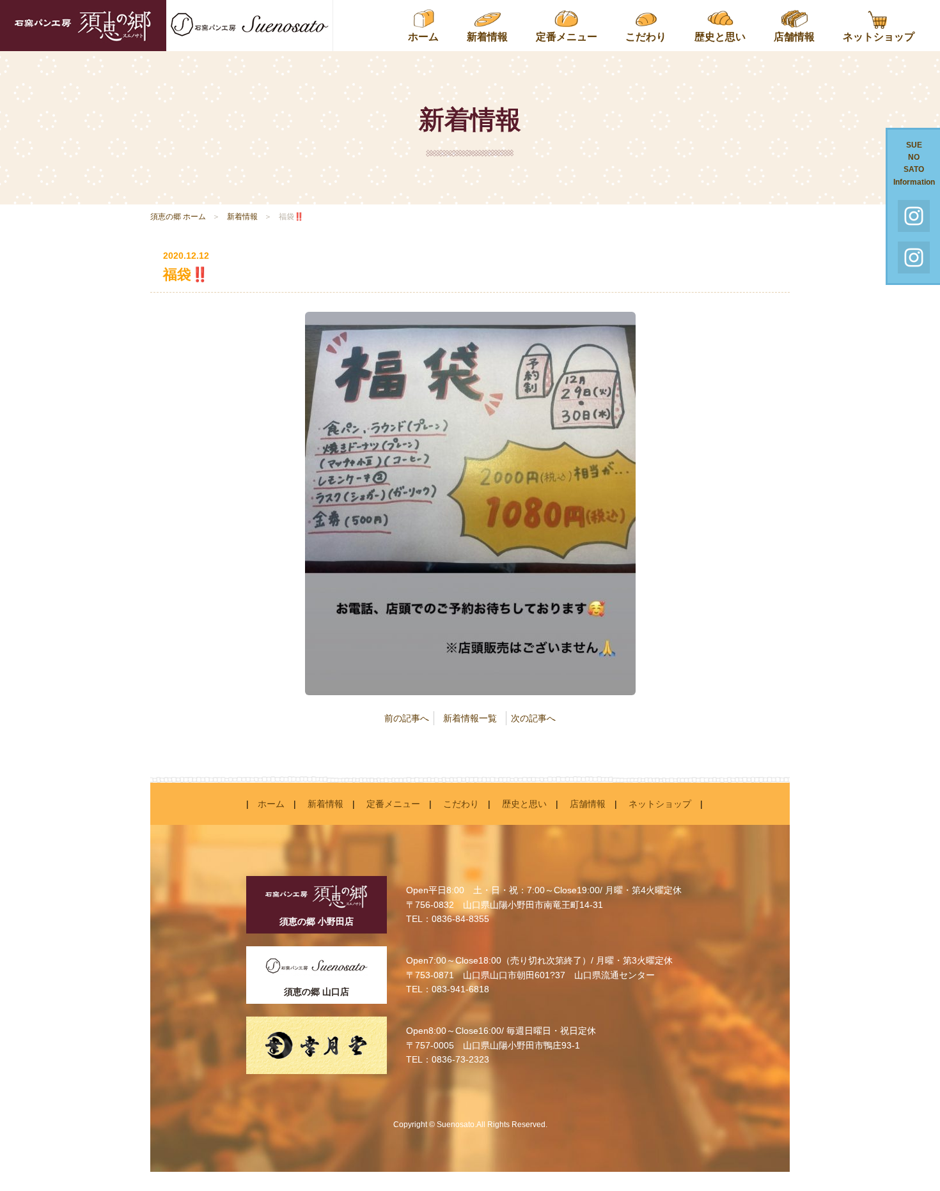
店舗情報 (794, 36)
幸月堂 (316, 1045)
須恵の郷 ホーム (178, 216)
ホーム (423, 36)
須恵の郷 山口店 (316, 992)
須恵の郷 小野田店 (316, 921)
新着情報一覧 (470, 718)
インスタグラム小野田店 (914, 257)
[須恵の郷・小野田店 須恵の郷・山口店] (166, 25)
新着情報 (487, 36)
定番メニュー (566, 36)
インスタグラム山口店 (914, 216)
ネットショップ (878, 36)
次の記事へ (533, 718)
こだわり (645, 36)
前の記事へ (406, 718)
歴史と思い (720, 36)
